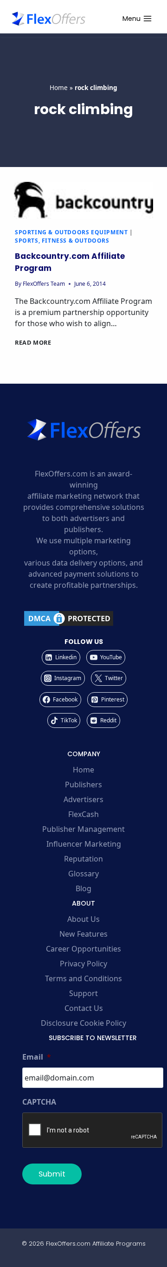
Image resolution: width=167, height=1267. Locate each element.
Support (83, 993)
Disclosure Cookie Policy (83, 1023)
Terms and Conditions (83, 978)
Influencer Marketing (83, 844)
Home (59, 87)
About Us (83, 919)
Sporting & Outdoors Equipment (71, 232)
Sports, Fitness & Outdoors (62, 240)
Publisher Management (83, 829)
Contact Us (83, 1008)
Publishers (83, 784)
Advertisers (83, 799)
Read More (33, 342)
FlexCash (83, 814)
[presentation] (83, 200)
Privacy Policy (83, 963)
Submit (52, 1174)
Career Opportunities (83, 949)
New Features (83, 934)
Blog (83, 888)
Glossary (83, 873)
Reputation (83, 859)
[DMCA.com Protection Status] (83, 618)
